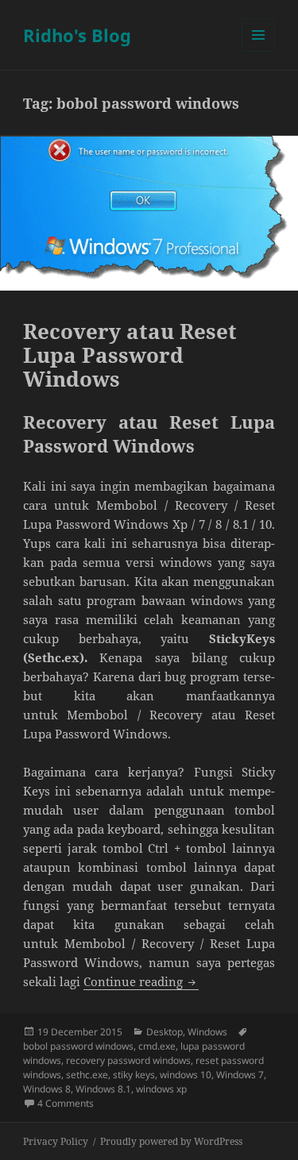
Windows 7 (240, 1074)
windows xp (161, 1089)
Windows (207, 1032)
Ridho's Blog (77, 35)
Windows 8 (47, 1089)
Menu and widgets (258, 51)
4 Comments (65, 1103)
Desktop (164, 1032)
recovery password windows (128, 1060)
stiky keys (134, 1074)
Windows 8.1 (103, 1089)
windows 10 (185, 1074)
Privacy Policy (55, 1141)
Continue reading (141, 981)
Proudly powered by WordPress (171, 1141)
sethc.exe (87, 1074)
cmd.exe (157, 1046)
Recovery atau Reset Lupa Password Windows (130, 355)
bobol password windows (78, 1046)
